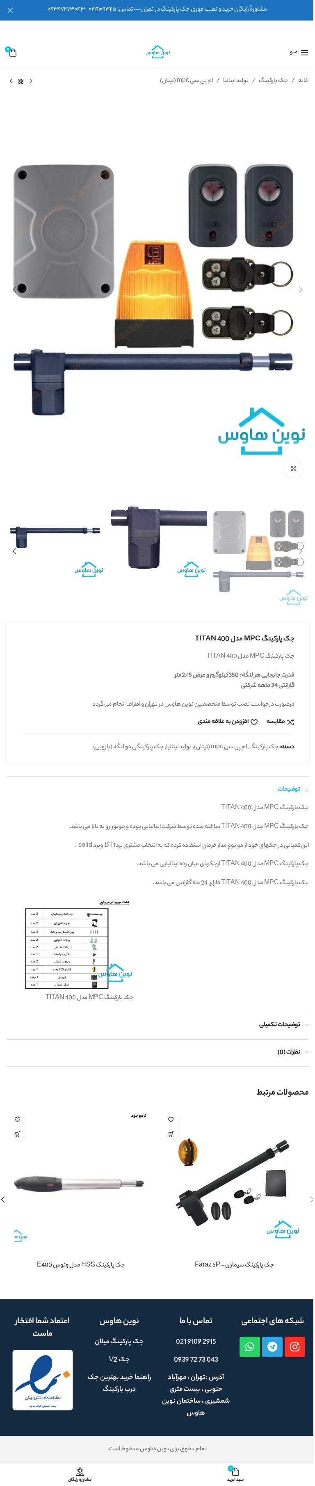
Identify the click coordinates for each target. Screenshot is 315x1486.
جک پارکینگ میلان (119, 1342)
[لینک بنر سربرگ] (157, 10)
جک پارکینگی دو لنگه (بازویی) (128, 747)
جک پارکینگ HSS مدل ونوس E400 (81, 1266)
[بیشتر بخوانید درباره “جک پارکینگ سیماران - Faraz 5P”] (171, 1134)
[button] (300, 289)
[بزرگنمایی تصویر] (293, 469)
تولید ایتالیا (236, 81)
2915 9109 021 (196, 1342)
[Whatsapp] (250, 1347)
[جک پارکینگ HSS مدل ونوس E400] (80, 1182)
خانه (303, 81)
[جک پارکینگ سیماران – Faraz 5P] (234, 1182)
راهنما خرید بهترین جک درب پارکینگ (119, 1383)
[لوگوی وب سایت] (157, 52)
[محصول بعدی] (11, 82)
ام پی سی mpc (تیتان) (186, 81)
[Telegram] (272, 1347)
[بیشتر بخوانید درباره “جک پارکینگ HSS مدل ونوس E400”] (17, 1134)
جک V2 (119, 1360)
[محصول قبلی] (31, 82)
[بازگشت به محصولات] (21, 82)
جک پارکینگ (273, 81)
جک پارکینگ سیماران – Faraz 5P (234, 1266)
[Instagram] (295, 1347)
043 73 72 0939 (196, 1360)
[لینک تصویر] (42, 1380)
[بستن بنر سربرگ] (10, 10)
